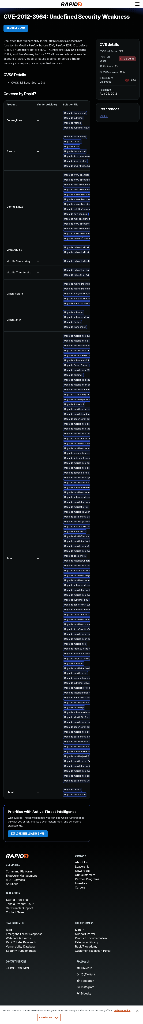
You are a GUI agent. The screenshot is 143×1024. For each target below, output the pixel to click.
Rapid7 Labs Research (21, 942)
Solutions (12, 884)
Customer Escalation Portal (93, 950)
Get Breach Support (19, 908)
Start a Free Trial (17, 899)
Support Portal (85, 934)
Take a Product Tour (20, 904)
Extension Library (86, 942)
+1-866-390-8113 (17, 968)
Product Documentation (91, 938)
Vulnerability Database (21, 946)
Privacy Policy (122, 1010)
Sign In (79, 929)
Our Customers (85, 875)
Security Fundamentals (21, 950)
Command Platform (19, 871)
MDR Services (15, 880)
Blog (9, 929)
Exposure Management (21, 875)
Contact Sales (15, 912)
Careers (80, 887)
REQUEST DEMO (15, 28)
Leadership (82, 866)
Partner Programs (87, 879)
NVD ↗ (104, 116)
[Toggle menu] (137, 4)
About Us (81, 862)
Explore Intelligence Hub (28, 833)
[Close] (137, 1011)
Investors (81, 883)
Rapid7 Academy (86, 946)
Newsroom (82, 870)
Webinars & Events (18, 938)
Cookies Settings (48, 1017)
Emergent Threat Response (24, 934)
